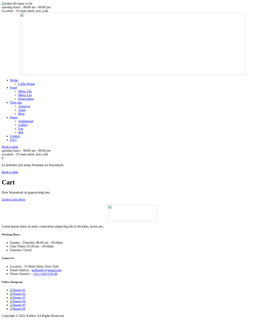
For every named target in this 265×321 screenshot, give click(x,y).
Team (21, 110)
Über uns (16, 102)
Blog (21, 113)
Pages (14, 117)
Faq (20, 128)
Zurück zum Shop (13, 199)
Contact (15, 136)
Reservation (26, 99)
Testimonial (25, 121)
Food (13, 87)
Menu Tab (25, 91)
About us (24, 106)
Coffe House (26, 84)
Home (14, 80)
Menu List (25, 95)
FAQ (13, 140)
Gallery (23, 125)
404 (20, 132)
